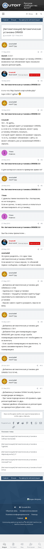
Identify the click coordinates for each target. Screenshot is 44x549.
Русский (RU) (25, 507)
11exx (11, 151)
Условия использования (28, 511)
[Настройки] (15, 507)
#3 (42, 110)
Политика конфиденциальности (17, 514)
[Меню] (3, 14)
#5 (42, 186)
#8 (42, 281)
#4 (42, 160)
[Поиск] (41, 14)
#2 (42, 81)
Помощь (34, 514)
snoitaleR (8, 36)
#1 (42, 52)
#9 (42, 322)
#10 (41, 365)
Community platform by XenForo (22, 522)
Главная (20, 518)
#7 (42, 249)
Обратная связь (11, 511)
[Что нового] (36, 14)
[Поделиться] (38, 52)
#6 (42, 223)
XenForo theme (19, 524)
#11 (41, 388)
